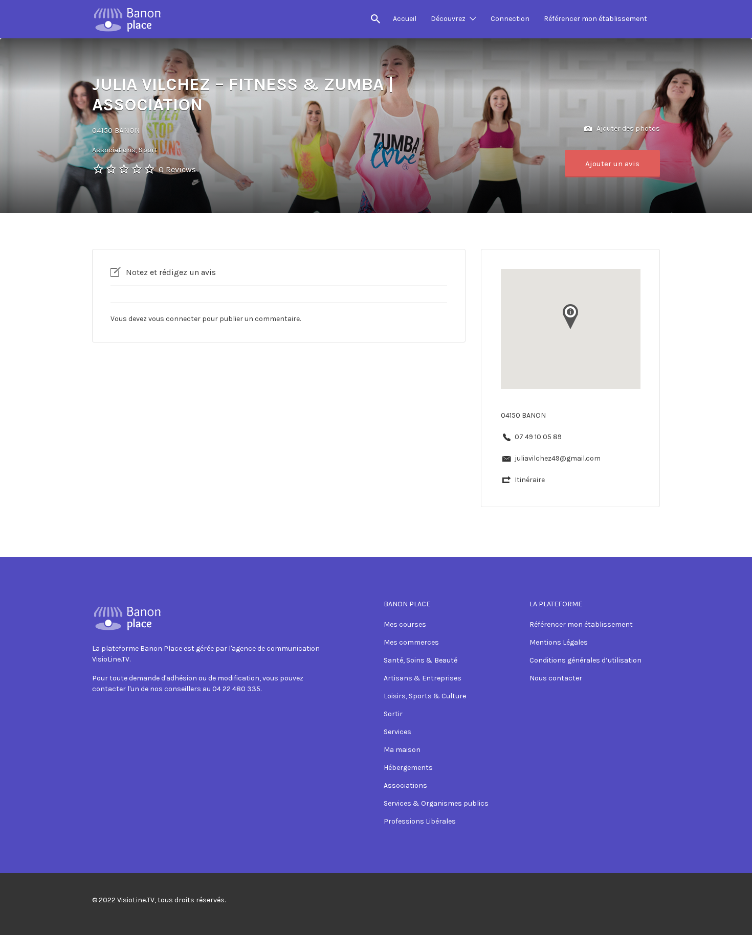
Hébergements (408, 767)
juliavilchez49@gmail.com (558, 458)
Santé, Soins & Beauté (420, 660)
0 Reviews (177, 169)
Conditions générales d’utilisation (585, 660)
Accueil (404, 18)
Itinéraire (530, 479)
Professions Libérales (420, 821)
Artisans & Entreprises (422, 678)
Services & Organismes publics (436, 803)
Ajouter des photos (627, 128)
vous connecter (174, 318)
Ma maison (402, 749)
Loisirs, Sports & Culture (425, 696)
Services (397, 731)
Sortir (393, 714)
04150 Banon (116, 130)
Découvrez (448, 18)
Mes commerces (411, 642)
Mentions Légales (558, 642)
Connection (510, 18)
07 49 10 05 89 (538, 436)
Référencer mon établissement (595, 18)
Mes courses (405, 624)
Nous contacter (555, 678)
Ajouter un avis (612, 163)
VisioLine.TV (135, 900)
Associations (405, 785)
